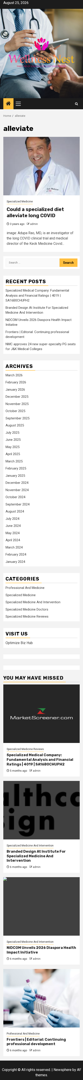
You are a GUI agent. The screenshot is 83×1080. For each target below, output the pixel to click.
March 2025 (14, 461)
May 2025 (12, 447)
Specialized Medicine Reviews (27, 616)
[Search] (76, 104)
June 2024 (13, 526)
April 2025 (13, 454)
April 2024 (13, 540)
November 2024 (17, 490)
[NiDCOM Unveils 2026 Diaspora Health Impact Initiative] (41, 906)
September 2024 (17, 504)
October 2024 (15, 497)
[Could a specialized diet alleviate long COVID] (41, 166)
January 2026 (15, 390)
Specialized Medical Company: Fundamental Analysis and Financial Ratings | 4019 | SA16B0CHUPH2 (37, 295)
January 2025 (15, 476)
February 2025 (16, 468)
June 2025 (13, 440)
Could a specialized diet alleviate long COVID (35, 212)
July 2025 (12, 433)
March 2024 (14, 547)
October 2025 (15, 411)
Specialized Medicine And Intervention (33, 602)
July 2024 (12, 519)
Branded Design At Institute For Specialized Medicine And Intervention (36, 856)
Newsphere (62, 1070)
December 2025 (17, 397)
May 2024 (12, 533)
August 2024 (15, 511)
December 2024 (17, 483)
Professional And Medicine (25, 588)
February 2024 (16, 554)
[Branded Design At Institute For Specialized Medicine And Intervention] (41, 810)
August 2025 (15, 425)
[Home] (8, 104)
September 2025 (17, 418)
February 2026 (16, 382)
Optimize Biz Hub (19, 643)
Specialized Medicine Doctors (27, 609)
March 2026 (14, 375)
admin (34, 224)
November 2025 (17, 404)
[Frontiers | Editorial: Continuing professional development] (41, 998)
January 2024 (15, 562)
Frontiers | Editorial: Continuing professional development (36, 1041)
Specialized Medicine (20, 201)
